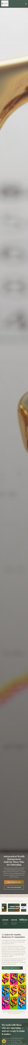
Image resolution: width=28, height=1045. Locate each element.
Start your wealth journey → (12, 968)
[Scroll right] (25, 908)
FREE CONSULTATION (14, 882)
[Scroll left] (3, 908)
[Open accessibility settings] (4, 1041)
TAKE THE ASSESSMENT (14, 887)
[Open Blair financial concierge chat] (24, 1041)
